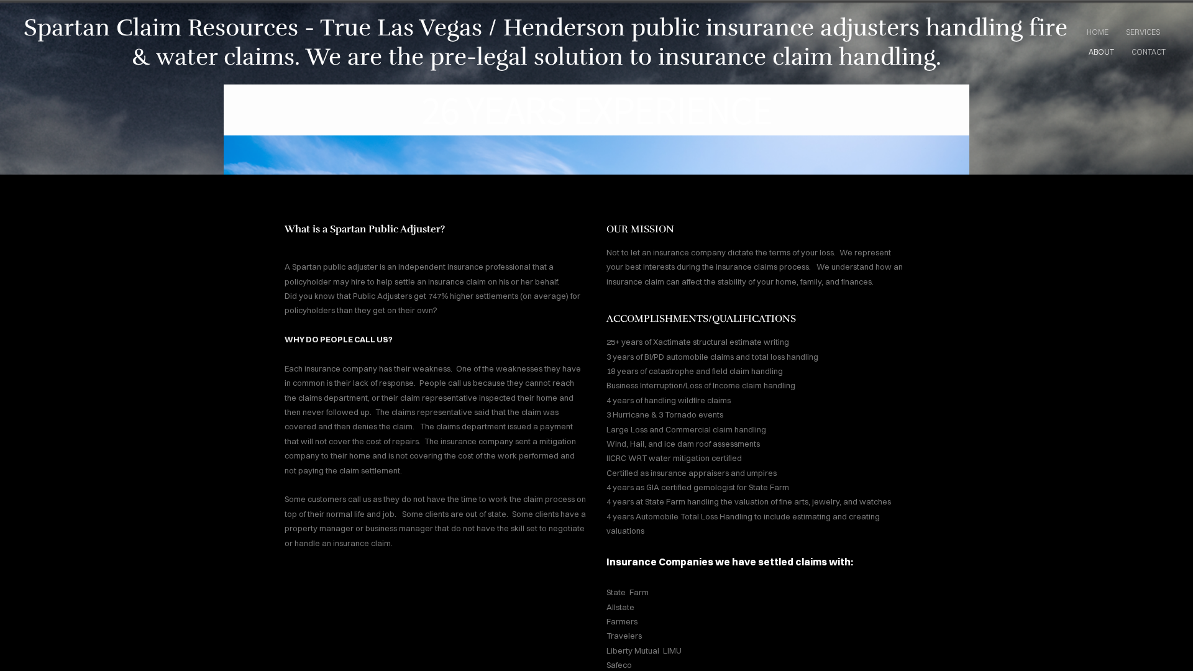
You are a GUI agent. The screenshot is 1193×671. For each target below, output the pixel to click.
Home (1097, 32)
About (1101, 52)
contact (1148, 52)
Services (1143, 32)
